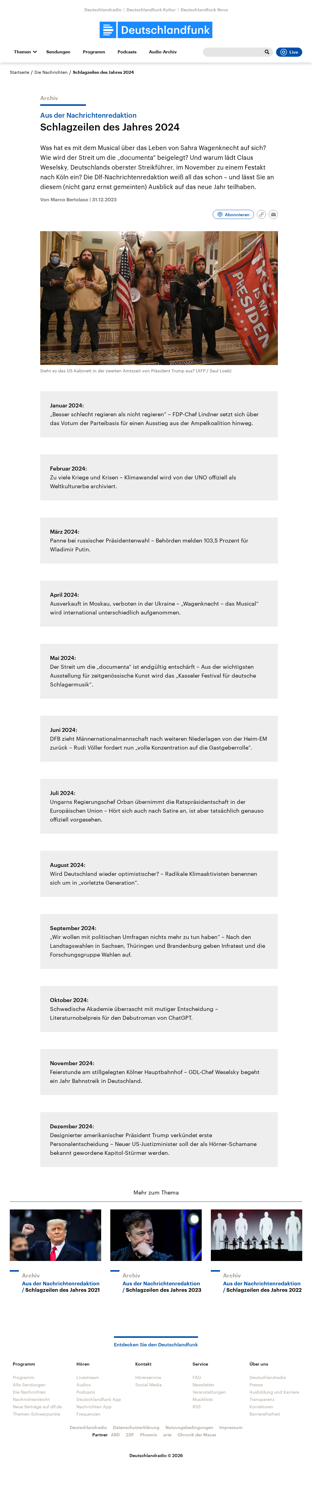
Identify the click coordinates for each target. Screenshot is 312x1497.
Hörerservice (148, 1377)
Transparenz (262, 1399)
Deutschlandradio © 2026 (156, 1455)
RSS (197, 1406)
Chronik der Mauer (197, 1434)
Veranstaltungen (209, 1392)
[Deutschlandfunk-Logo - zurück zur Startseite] (156, 30)
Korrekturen (261, 1406)
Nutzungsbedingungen (189, 1427)
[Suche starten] (266, 52)
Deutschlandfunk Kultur (151, 9)
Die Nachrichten (51, 72)
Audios (83, 1384)
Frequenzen (88, 1413)
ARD (115, 1434)
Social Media (148, 1384)
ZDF (130, 1434)
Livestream (87, 1377)
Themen (22, 52)
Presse (256, 1384)
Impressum (231, 1427)
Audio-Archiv (163, 52)
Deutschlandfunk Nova (204, 9)
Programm (94, 52)
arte (167, 1434)
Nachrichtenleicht (31, 1399)
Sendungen (58, 52)
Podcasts (127, 52)
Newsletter (203, 1384)
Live (293, 52)
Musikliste (203, 1399)
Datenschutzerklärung (136, 1427)
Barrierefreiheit (265, 1413)
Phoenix (148, 1434)
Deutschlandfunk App (98, 1399)
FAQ (197, 1377)
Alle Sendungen (29, 1384)
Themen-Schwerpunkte (36, 1413)
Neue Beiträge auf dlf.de (37, 1406)
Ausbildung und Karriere (274, 1392)
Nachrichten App (94, 1406)
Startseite (19, 72)
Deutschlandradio (103, 9)
